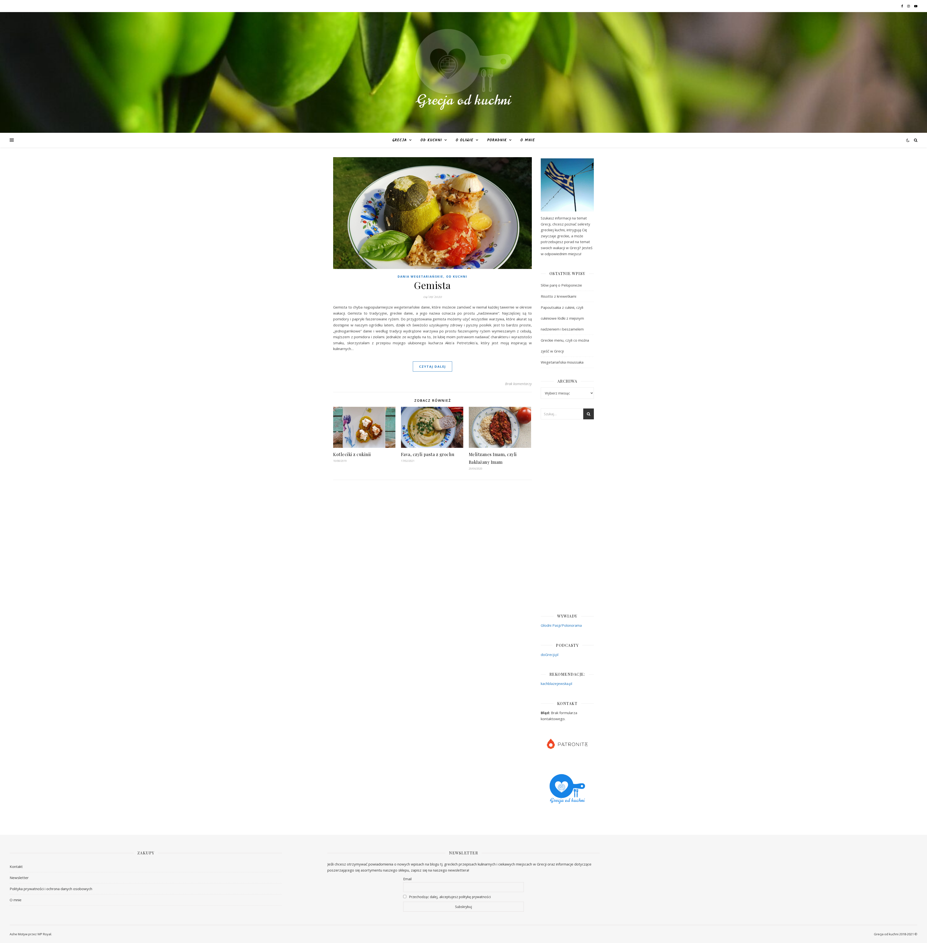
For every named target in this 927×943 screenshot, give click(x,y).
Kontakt (16, 866)
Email (407, 879)
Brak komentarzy (518, 383)
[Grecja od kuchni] (463, 69)
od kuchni (431, 140)
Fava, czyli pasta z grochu (428, 454)
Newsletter (19, 877)
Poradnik (497, 140)
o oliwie (464, 140)
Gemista (432, 285)
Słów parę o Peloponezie (561, 285)
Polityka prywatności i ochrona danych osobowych (51, 888)
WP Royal (44, 934)
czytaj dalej (432, 366)
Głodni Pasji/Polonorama (561, 625)
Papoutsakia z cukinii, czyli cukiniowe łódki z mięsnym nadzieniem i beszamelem (562, 318)
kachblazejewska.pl (556, 683)
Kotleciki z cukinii (352, 454)
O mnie (527, 140)
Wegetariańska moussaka (562, 362)
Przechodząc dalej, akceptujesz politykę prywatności (449, 896)
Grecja (399, 140)
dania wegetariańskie (420, 276)
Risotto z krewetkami (558, 296)
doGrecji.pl (549, 654)
